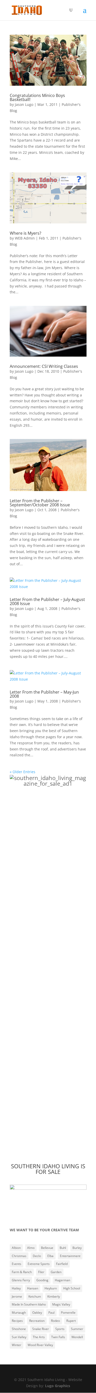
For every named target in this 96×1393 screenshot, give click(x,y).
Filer (41, 1272)
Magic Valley (61, 1304)
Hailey (16, 1288)
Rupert (71, 1321)
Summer (77, 1329)
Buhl (63, 1248)
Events (16, 1264)
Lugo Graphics (57, 1385)
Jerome (17, 1296)
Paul (51, 1312)
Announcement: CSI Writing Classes (44, 366)
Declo (37, 1256)
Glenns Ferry (21, 1280)
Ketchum (34, 1296)
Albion (16, 1248)
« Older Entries (22, 771)
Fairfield (62, 1264)
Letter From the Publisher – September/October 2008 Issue (40, 503)
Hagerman (62, 1280)
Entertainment (70, 1256)
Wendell (77, 1337)
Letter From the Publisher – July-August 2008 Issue (47, 601)
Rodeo (55, 1321)
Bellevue (47, 1248)
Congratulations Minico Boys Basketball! (37, 97)
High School (71, 1288)
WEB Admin (25, 238)
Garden (56, 1272)
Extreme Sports (39, 1264)
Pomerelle (68, 1312)
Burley (77, 1248)
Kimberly (53, 1296)
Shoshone (19, 1329)
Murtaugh (19, 1312)
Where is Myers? (25, 233)
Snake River (40, 1329)
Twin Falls (58, 1337)
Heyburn (51, 1288)
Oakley (37, 1312)
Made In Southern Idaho (29, 1304)
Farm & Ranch (22, 1272)
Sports (60, 1329)
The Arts (39, 1337)
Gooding (42, 1280)
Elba (50, 1256)
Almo (31, 1248)
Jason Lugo (24, 104)
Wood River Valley (40, 1345)
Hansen (32, 1288)
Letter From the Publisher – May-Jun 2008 (44, 694)
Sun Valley (19, 1337)
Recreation (37, 1321)
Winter (16, 1345)
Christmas (19, 1256)
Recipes (17, 1321)
